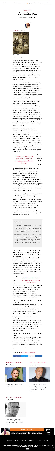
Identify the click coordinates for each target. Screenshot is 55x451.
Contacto (38, 440)
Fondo (4, 3)
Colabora (41, 3)
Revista (10, 3)
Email (31, 356)
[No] (53, 447)
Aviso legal (23, 440)
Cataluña (28, 352)
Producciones (17, 3)
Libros (24, 3)
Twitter (24, 356)
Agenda (31, 3)
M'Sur (35, 3)
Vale (27, 448)
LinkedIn (39, 356)
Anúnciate (31, 440)
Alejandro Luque (27, 22)
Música (33, 352)
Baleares (23, 352)
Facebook (16, 356)
